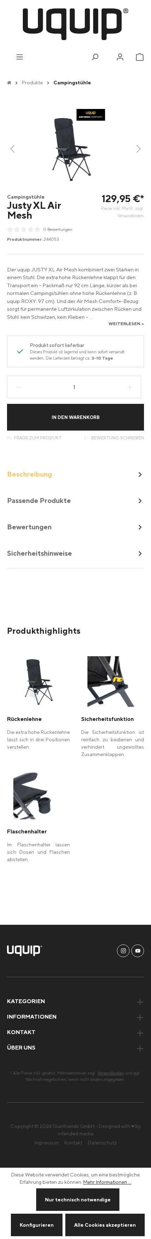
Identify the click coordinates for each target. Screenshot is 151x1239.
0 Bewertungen (57, 229)
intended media (75, 1133)
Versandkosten (110, 1073)
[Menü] (19, 57)
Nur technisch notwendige (78, 1199)
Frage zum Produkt (37, 437)
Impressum (46, 1143)
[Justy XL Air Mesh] (75, 148)
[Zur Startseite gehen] (75, 24)
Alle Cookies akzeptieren (105, 1225)
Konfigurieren (37, 1225)
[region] (75, 148)
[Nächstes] (138, 148)
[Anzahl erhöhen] (130, 387)
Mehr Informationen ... (107, 1182)
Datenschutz (102, 1143)
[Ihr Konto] (120, 57)
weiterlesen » (126, 323)
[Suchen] (94, 57)
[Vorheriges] (12, 148)
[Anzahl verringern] (18, 387)
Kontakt (73, 1143)
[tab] (75, 474)
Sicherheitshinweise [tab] (39, 553)
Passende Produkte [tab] (39, 500)
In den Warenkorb (76, 417)
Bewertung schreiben (117, 437)
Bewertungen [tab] (29, 526)
